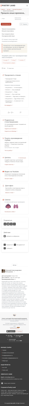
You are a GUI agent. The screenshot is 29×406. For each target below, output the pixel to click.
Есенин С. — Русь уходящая (12, 89)
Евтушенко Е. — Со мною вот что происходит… (14, 101)
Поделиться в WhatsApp (10, 131)
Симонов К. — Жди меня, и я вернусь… (15, 96)
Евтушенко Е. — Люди (11, 92)
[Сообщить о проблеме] (20, 112)
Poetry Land (8, 5)
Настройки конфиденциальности (10, 358)
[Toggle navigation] (26, 1)
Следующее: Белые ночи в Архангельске (12, 81)
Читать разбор (8, 150)
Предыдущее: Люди (10, 78)
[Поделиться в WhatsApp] (5, 224)
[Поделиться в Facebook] (8, 224)
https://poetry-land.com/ (14, 328)
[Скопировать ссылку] (14, 224)
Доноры (20, 331)
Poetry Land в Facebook (9, 383)
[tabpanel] (14, 140)
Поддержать (11, 331)
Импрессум (5, 360)
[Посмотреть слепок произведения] (8, 206)
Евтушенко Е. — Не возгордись (13, 87)
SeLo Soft (4, 367)
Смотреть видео (9, 178)
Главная (3, 9)
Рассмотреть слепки (10, 211)
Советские (11, 68)
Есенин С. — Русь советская (12, 94)
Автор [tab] (14, 265)
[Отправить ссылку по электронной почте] (11, 224)
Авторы (8, 9)
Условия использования (8, 352)
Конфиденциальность (7, 355)
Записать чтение (9, 192)
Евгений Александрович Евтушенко (14, 271)
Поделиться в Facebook (10, 128)
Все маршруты (8, 105)
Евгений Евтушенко (17, 9)
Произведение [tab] (6, 24)
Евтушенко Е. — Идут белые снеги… (15, 98)
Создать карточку (9, 164)
